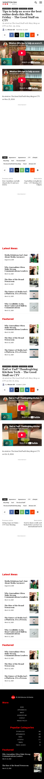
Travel (30, 8)
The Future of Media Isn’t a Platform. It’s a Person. (16, 293)
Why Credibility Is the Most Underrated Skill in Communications (16, 306)
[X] (17, 35)
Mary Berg (6, 160)
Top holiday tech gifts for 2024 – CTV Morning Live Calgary (33, 183)
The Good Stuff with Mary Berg (12, 164)
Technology (23, 8)
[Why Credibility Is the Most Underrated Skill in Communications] (34, 307)
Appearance (12, 157)
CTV (29, 157)
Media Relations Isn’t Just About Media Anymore (16, 256)
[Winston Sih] (3, 30)
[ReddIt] (32, 35)
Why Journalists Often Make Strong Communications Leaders (16, 755)
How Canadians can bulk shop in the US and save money (10, 183)
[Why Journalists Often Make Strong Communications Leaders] (34, 270)
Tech (12, 160)
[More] (37, 35)
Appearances (6, 8)
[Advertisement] (22, 129)
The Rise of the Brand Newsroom (14, 280)
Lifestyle (15, 8)
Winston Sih (11, 30)
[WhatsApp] (22, 35)
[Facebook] (11, 35)
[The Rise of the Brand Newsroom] (34, 282)
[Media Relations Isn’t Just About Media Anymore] (34, 258)
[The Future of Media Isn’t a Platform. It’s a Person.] (34, 294)
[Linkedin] (27, 35)
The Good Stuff (20, 160)
